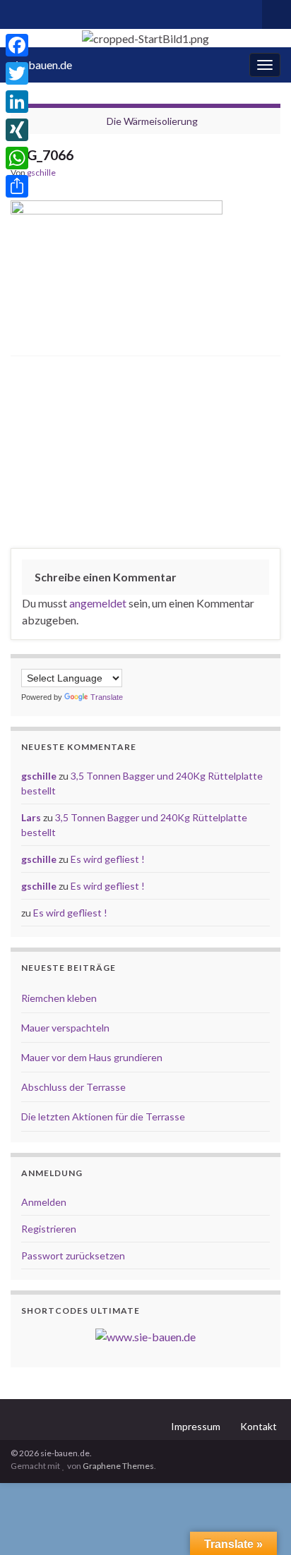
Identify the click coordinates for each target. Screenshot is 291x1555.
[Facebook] (17, 45)
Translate (106, 697)
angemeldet (97, 603)
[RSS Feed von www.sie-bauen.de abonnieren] (17, 11)
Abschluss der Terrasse (73, 1087)
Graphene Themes (118, 1465)
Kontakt (258, 1426)
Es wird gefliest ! (108, 859)
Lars (31, 817)
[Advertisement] (145, 455)
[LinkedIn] (17, 101)
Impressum (195, 1426)
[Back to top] (259, 1523)
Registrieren (48, 1229)
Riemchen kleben (59, 998)
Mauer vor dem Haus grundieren (91, 1057)
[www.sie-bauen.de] (145, 1335)
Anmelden (43, 1202)
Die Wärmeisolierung (152, 121)
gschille (41, 172)
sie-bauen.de (41, 64)
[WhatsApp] (17, 158)
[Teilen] (17, 186)
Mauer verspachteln (65, 1028)
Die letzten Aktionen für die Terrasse (103, 1117)
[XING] (17, 130)
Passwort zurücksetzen (73, 1255)
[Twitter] (17, 73)
